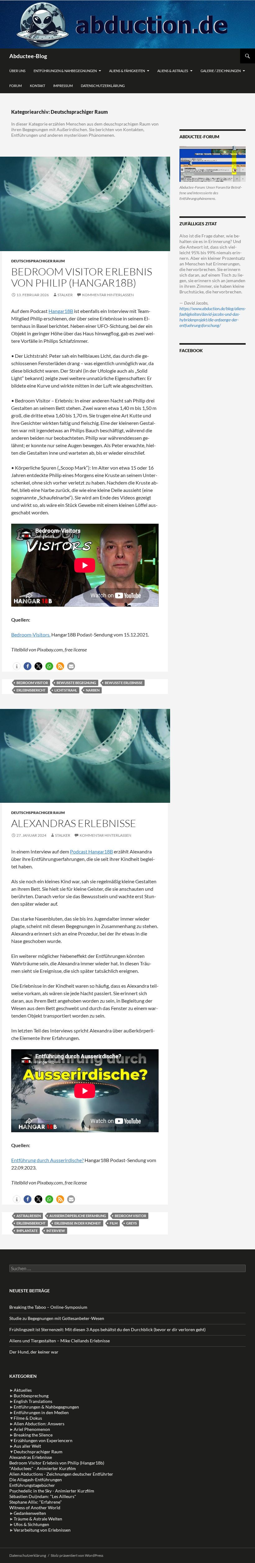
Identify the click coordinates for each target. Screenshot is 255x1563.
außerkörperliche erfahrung (77, 1216)
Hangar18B (61, 311)
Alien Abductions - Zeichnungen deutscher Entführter (61, 1474)
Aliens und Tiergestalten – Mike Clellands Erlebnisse (59, 1340)
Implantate (27, 1231)
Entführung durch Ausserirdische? (47, 1160)
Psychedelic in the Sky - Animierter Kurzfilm (51, 1490)
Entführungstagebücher (32, 1485)
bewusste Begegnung (76, 683)
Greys (131, 1223)
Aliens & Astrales (172, 71)
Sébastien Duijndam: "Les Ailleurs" (42, 1496)
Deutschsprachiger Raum (38, 261)
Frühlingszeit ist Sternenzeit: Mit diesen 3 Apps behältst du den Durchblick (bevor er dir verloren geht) (107, 1329)
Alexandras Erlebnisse (73, 823)
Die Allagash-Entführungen (35, 1479)
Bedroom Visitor (32, 683)
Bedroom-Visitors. (30, 634)
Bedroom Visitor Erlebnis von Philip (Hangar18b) (81, 277)
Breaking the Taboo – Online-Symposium (48, 1307)
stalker (65, 294)
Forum (15, 86)
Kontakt (37, 86)
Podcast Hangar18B (91, 851)
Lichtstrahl (65, 690)
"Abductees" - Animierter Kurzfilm (42, 1468)
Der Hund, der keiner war (33, 1351)
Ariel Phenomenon (32, 1429)
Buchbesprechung (31, 1395)
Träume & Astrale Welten (38, 1518)
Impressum (63, 86)
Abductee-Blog (28, 56)
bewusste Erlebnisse (123, 683)
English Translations (33, 1401)
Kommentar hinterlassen (108, 294)
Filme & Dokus (28, 1418)
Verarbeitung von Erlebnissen (42, 1530)
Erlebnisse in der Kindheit (77, 1223)
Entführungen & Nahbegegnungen (65, 71)
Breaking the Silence (33, 1434)
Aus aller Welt (27, 1446)
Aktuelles (23, 1390)
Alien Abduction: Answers (39, 1423)
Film (114, 1223)
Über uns (17, 71)
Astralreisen (28, 1216)
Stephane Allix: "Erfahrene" (35, 1502)
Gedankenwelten (30, 1513)
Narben (93, 690)
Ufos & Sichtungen (31, 1524)
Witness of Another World (34, 1507)
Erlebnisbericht (31, 690)
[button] (17, 666)
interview (55, 1231)
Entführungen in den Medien (41, 1412)
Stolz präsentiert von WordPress (77, 1555)
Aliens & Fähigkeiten (127, 71)
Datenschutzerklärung (103, 86)
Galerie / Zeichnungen (221, 71)
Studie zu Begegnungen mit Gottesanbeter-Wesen (56, 1318)
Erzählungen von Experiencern (43, 1440)
